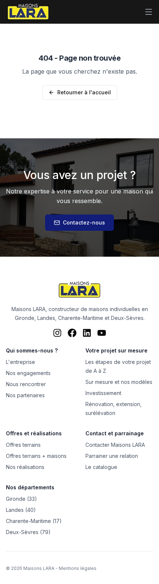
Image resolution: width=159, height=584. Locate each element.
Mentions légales (78, 568)
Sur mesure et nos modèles (118, 382)
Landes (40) (21, 510)
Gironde (24, 318)
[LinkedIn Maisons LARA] (86, 332)
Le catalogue (101, 467)
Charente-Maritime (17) (34, 521)
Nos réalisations (25, 467)
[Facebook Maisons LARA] (72, 332)
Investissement (103, 393)
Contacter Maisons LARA (115, 445)
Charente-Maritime (80, 318)
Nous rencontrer (26, 384)
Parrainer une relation (111, 456)
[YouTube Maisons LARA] (101, 332)
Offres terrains (23, 445)
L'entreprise (20, 362)
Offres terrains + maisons (36, 456)
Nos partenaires (25, 395)
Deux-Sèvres (127, 318)
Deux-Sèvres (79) (28, 532)
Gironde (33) (21, 499)
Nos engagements (28, 373)
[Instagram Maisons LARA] (57, 332)
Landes (46, 318)
